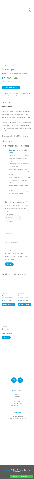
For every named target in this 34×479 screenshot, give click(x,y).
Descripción (6, 102)
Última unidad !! (12, 96)
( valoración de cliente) (18, 73)
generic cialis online (16, 194)
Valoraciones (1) (7, 107)
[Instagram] (14, 380)
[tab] (17, 102)
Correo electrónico (11, 242)
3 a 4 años (10, 65)
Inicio (3, 65)
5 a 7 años (19, 93)
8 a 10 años (26, 93)
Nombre (8, 234)
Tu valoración (10, 221)
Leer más (6, 337)
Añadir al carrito (11, 87)
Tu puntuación (10, 214)
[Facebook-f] (20, 380)
